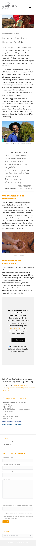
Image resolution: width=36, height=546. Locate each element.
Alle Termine (6, 445)
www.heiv (20, 385)
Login (27, 542)
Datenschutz (20, 542)
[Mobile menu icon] (30, 7)
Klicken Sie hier (15, 328)
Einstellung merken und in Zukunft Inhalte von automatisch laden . (18, 349)
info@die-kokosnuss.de (10, 417)
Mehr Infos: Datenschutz (11, 518)
